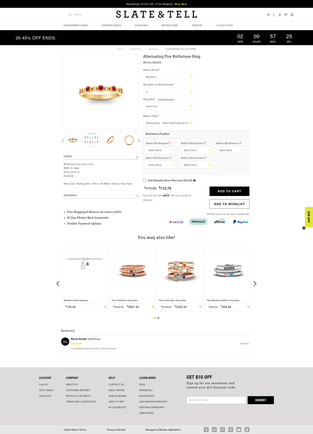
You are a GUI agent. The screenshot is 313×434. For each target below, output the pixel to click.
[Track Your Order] (268, 15)
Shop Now (181, 4)
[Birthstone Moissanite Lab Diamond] (168, 76)
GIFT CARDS (46, 390)
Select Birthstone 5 (193, 157)
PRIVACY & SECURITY (78, 396)
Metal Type (151, 116)
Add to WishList (229, 204)
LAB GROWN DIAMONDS (153, 402)
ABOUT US (72, 384)
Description (70, 195)
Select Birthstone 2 (193, 143)
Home (120, 49)
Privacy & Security (116, 429)
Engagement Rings (76, 25)
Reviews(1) (68, 330)
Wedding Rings (111, 25)
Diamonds (141, 25)
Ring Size (159, 99)
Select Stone (151, 69)
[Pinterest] (222, 429)
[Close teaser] (304, 228)
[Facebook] (206, 429)
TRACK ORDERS (118, 396)
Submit (260, 400)
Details (68, 156)
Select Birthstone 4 (158, 157)
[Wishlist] (286, 15)
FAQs (142, 384)
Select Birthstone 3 (229, 143)
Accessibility (118, 407)
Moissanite (146, 396)
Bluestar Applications (170, 429)
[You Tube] (238, 429)
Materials (146, 390)
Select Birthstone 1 (158, 143)
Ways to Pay (116, 402)
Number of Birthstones (158, 84)
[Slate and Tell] (156, 14)
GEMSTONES (146, 413)
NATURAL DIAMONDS (151, 407)
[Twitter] (230, 429)
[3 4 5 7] (168, 91)
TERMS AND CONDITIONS (81, 402)
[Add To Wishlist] (105, 306)
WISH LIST (45, 396)
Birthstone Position (158, 134)
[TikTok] (247, 429)
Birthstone (153, 49)
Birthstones (170, 25)
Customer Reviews (78, 390)
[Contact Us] (274, 15)
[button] (309, 217)
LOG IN (43, 384)
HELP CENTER (117, 390)
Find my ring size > (166, 99)
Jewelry (197, 25)
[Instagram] (214, 429)
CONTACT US (116, 384)
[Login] (280, 15)
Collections (224, 25)
